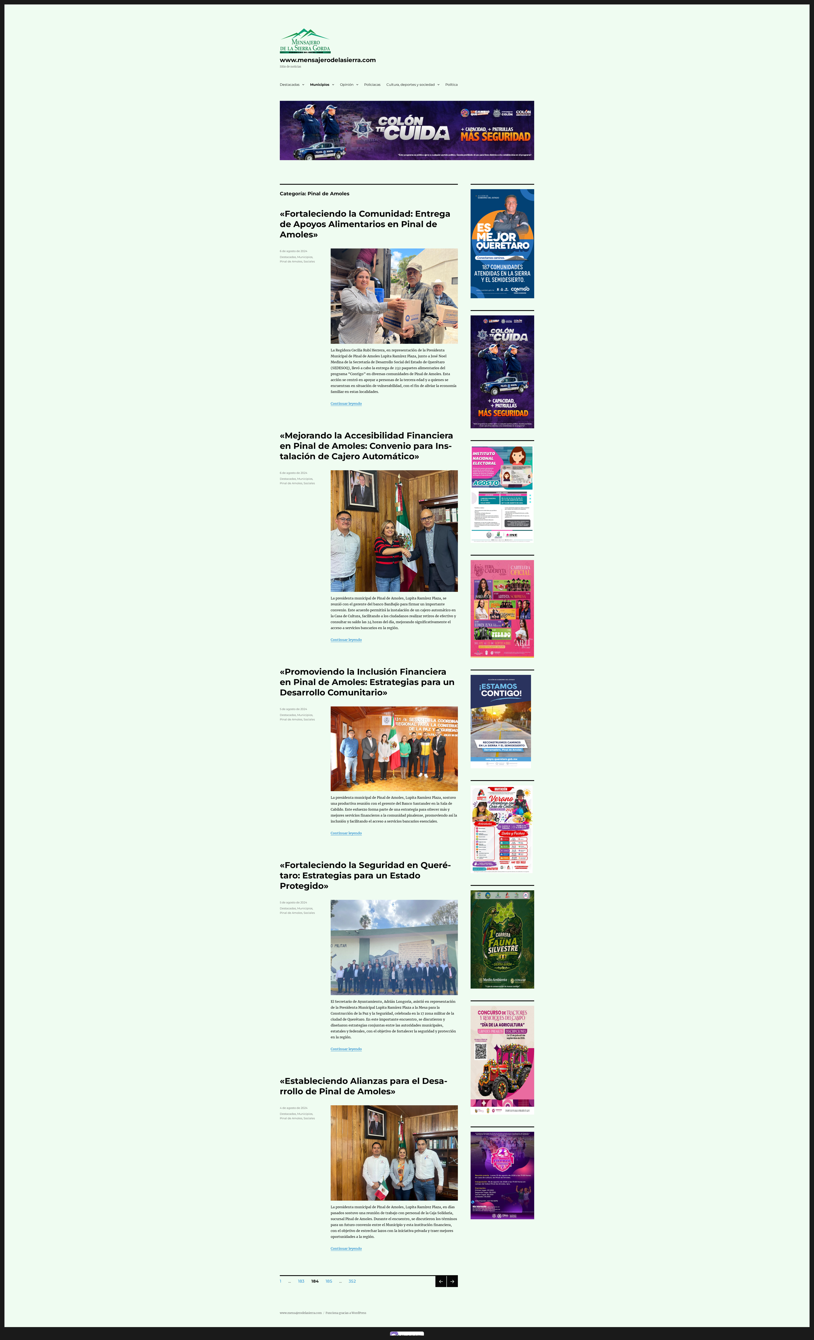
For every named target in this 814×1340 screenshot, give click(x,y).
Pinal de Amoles (291, 261)
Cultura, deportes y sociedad (410, 85)
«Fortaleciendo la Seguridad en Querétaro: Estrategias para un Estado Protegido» (365, 875)
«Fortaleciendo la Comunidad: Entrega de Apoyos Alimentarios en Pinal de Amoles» (365, 224)
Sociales (309, 261)
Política (451, 85)
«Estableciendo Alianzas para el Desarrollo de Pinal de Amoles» (363, 1086)
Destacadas (290, 85)
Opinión (347, 85)
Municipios (319, 85)
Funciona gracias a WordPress (346, 1313)
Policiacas (372, 85)
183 (303, 1281)
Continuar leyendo (346, 403)
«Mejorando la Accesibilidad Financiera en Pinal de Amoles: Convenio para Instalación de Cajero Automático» (366, 445)
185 (330, 1281)
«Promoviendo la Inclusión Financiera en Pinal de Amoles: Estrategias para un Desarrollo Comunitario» (367, 682)
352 (353, 1281)
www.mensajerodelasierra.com (328, 60)
